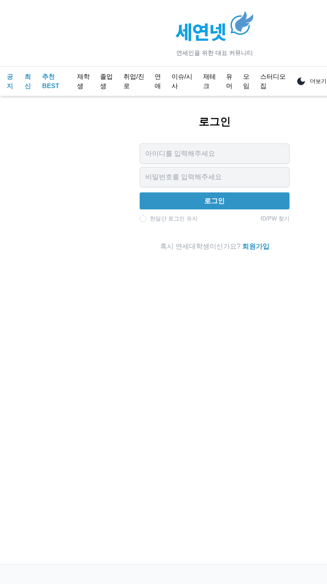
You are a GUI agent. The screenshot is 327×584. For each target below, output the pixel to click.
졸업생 (106, 81)
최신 (28, 81)
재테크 (209, 81)
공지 (10, 81)
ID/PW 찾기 (275, 218)
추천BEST (50, 81)
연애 (158, 81)
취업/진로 (133, 81)
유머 (229, 81)
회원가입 (256, 246)
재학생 (83, 81)
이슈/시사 (182, 81)
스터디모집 (273, 81)
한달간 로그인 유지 (174, 218)
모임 (246, 81)
